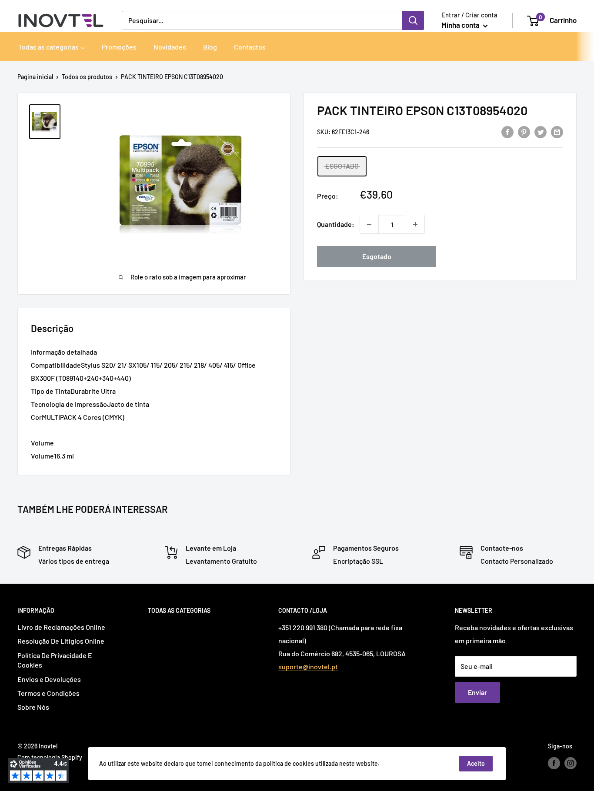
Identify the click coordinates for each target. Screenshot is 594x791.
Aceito (476, 763)
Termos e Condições (48, 693)
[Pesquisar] (413, 20)
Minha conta (461, 24)
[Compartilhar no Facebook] (507, 131)
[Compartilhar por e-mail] (557, 131)
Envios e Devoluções (49, 679)
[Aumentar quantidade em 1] (415, 224)
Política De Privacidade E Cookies (54, 660)
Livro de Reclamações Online (61, 627)
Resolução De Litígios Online (60, 641)
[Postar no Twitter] (540, 131)
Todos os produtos (87, 76)
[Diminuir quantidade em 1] (369, 224)
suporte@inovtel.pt (308, 666)
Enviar (477, 692)
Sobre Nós (33, 707)
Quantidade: (335, 224)
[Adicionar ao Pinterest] (524, 131)
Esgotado (376, 256)
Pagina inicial (35, 76)
